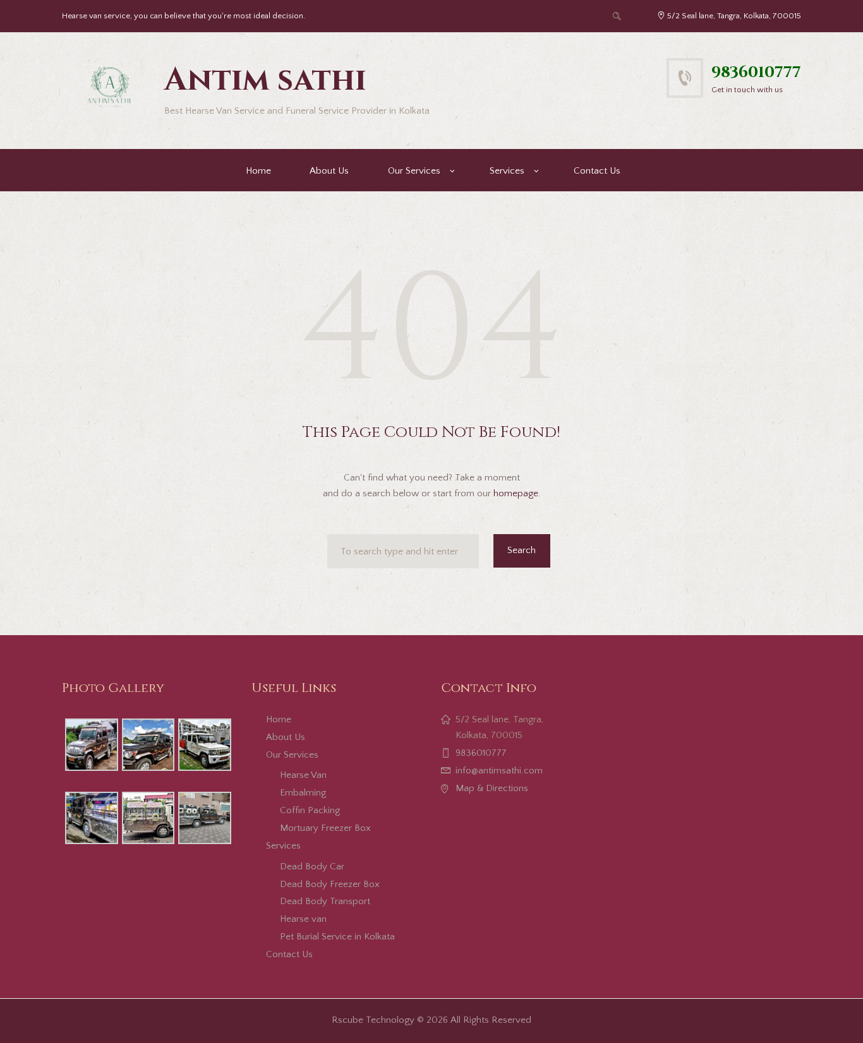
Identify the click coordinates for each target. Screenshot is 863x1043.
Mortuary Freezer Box (325, 828)
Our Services (414, 170)
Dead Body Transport (325, 901)
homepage (515, 493)
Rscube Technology (373, 1020)
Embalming (303, 792)
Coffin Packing (310, 810)
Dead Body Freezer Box (330, 884)
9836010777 (756, 72)
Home (258, 170)
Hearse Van (303, 775)
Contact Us (597, 170)
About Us (329, 170)
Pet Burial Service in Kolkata (337, 936)
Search (521, 550)
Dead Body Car (312, 866)
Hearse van (303, 919)
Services (507, 170)
